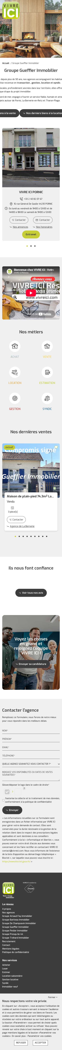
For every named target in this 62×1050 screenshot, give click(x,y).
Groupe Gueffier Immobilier (15, 927)
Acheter (6, 965)
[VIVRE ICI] (10, 10)
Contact (6, 945)
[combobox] (31, 764)
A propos (6, 909)
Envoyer (14, 810)
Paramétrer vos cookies (39, 1036)
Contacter (20, 220)
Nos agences (8, 912)
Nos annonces (20, 227)
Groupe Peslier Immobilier (15, 930)
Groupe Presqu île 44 (12, 934)
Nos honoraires (44, 227)
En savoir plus (19, 1036)
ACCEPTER (40, 1042)
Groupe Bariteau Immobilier (15, 919)
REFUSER (21, 1042)
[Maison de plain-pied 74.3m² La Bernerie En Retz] (31, 470)
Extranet (31, 234)
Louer (5, 968)
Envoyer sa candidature (32, 664)
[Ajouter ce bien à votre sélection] (57, 447)
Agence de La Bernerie (22, 526)
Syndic (5, 983)
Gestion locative (10, 979)
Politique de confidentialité (15, 952)
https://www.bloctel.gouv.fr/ (16, 861)
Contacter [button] (44, 220)
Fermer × (52, 997)
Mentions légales (10, 948)
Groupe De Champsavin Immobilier (19, 923)
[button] (31, 192)
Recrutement (8, 941)
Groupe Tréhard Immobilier (15, 937)
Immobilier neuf (10, 986)
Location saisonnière (12, 976)
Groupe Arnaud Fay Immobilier (17, 916)
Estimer (6, 972)
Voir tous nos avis (32, 592)
